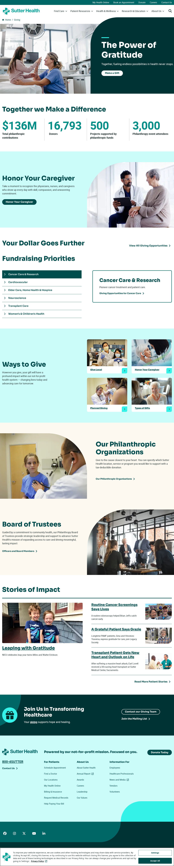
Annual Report (86, 773)
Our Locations (51, 779)
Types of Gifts (142, 408)
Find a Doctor (50, 773)
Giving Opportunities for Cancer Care (120, 293)
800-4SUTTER (12, 761)
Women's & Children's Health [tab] (26, 313)
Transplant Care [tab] (18, 305)
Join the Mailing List (134, 718)
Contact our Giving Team (140, 711)
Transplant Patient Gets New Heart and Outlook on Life (115, 655)
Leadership (82, 791)
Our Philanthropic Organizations (114, 478)
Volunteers (115, 791)
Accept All (155, 860)
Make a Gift (112, 73)
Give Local (96, 369)
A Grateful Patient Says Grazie (116, 629)
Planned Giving (99, 408)
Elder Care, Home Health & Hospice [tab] (30, 290)
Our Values (82, 797)
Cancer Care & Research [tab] (23, 274)
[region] (87, 857)
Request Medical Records (56, 797)
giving (33, 722)
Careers (153, 2)
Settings (155, 852)
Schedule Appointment (55, 767)
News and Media (120, 779)
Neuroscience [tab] (17, 298)
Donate (142, 2)
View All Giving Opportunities (148, 245)
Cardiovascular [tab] (18, 282)
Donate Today (159, 752)
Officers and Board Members (18, 551)
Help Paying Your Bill (54, 803)
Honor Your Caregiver (19, 201)
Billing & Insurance (53, 791)
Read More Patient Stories (150, 681)
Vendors (113, 785)
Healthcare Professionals (122, 773)
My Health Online (101, 2)
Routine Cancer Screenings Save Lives (114, 607)
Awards (80, 779)
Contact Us (166, 2)
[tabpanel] (132, 286)
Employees (115, 767)
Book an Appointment (123, 2)
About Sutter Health (86, 767)
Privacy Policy (39, 861)
